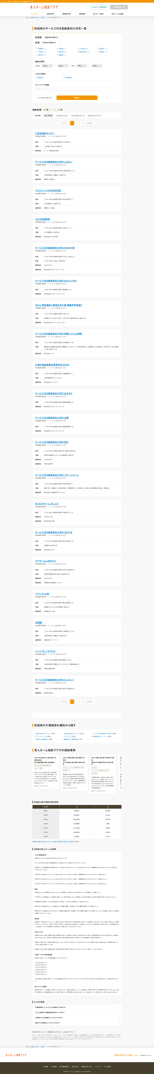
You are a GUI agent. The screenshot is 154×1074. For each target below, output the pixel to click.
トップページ (35, 14)
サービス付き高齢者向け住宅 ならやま (54, 532)
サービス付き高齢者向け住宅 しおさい (54, 161)
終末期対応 (68, 77)
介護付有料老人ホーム (42, 733)
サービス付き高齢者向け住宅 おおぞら (54, 393)
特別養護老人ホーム (99, 736)
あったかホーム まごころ (46, 503)
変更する (51, 37)
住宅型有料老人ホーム (71, 733)
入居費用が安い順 (62, 115)
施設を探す (50, 14)
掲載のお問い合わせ (87, 1066)
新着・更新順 (48, 115)
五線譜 (38, 622)
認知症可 (40, 77)
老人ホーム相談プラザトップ (32, 17)
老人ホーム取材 (98, 14)
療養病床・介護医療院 (71, 739)
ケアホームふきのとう (45, 560)
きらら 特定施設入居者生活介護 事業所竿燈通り (58, 305)
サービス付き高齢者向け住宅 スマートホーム (57, 474)
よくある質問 (107, 1066)
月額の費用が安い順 (77, 115)
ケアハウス (67, 736)
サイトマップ (98, 1066)
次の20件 (89, 123)
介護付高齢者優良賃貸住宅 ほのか (52, 364)
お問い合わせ (75, 1066)
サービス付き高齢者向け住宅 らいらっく (54, 679)
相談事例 (82, 14)
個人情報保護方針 (64, 1066)
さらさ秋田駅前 (42, 219)
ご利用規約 (54, 1066)
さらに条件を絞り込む (45, 98)
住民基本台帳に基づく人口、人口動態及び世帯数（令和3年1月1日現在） (55, 841)
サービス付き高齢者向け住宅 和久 (52, 442)
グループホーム (40, 736)
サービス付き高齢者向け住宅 (101, 733)
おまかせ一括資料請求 (99, 7)
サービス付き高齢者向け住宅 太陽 (52, 417)
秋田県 (42, 17)
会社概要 (45, 1066)
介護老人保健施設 (41, 739)
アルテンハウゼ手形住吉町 (48, 190)
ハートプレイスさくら (45, 651)
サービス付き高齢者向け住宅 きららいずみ (56, 280)
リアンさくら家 (42, 593)
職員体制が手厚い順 (94, 115)
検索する (77, 98)
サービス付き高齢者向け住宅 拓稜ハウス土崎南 (58, 333)
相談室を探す (66, 14)
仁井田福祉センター (45, 133)
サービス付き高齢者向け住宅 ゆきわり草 (55, 247)
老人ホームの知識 (117, 14)
